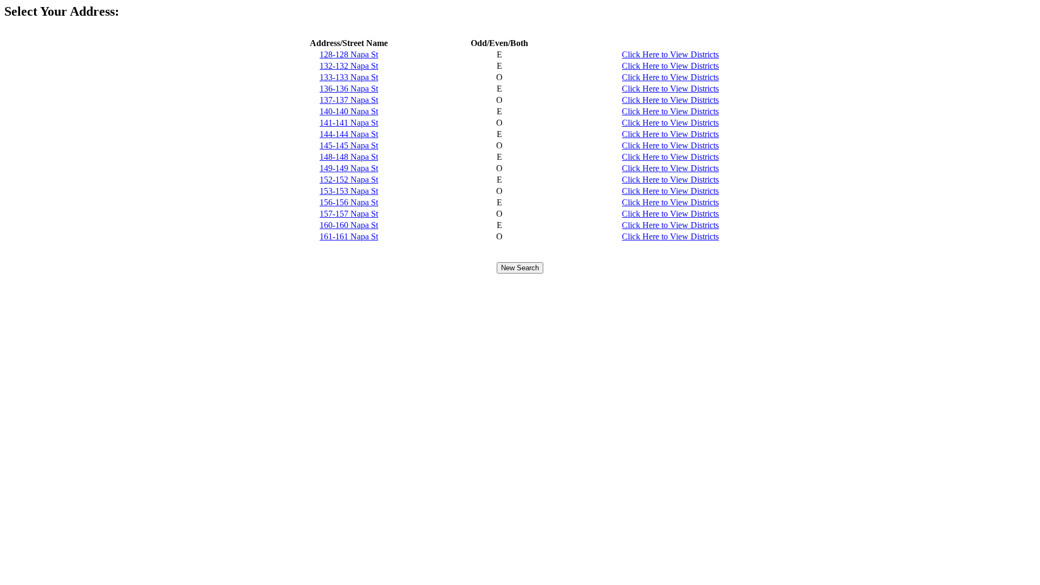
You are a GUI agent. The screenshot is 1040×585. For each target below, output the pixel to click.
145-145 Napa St (349, 145)
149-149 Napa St (349, 168)
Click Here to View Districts (670, 54)
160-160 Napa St (349, 225)
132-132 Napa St (349, 65)
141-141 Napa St (349, 122)
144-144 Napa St (349, 134)
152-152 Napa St (349, 179)
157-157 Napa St (349, 213)
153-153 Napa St (349, 191)
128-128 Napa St (349, 54)
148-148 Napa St (349, 156)
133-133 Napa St (349, 77)
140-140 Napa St (349, 111)
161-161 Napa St (349, 236)
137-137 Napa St (349, 100)
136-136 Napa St (349, 88)
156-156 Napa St (349, 202)
